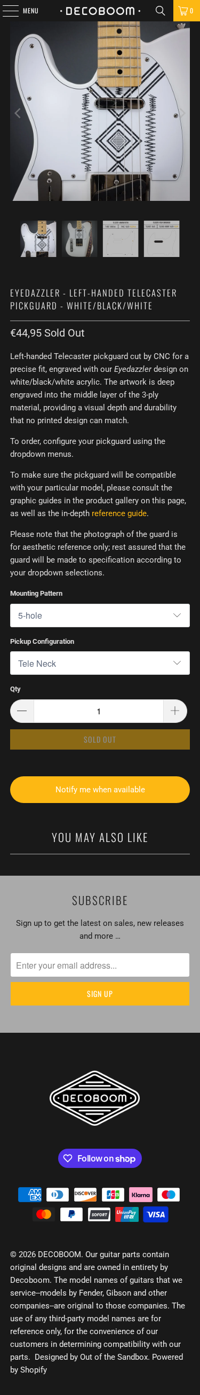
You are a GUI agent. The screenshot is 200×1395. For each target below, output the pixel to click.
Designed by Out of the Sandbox (91, 1357)
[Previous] (18, 113)
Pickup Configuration (42, 641)
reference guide (119, 513)
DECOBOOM (59, 1254)
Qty (15, 689)
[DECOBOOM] (100, 10)
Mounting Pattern (36, 593)
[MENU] (5, 10)
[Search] (160, 10)
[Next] (181, 113)
